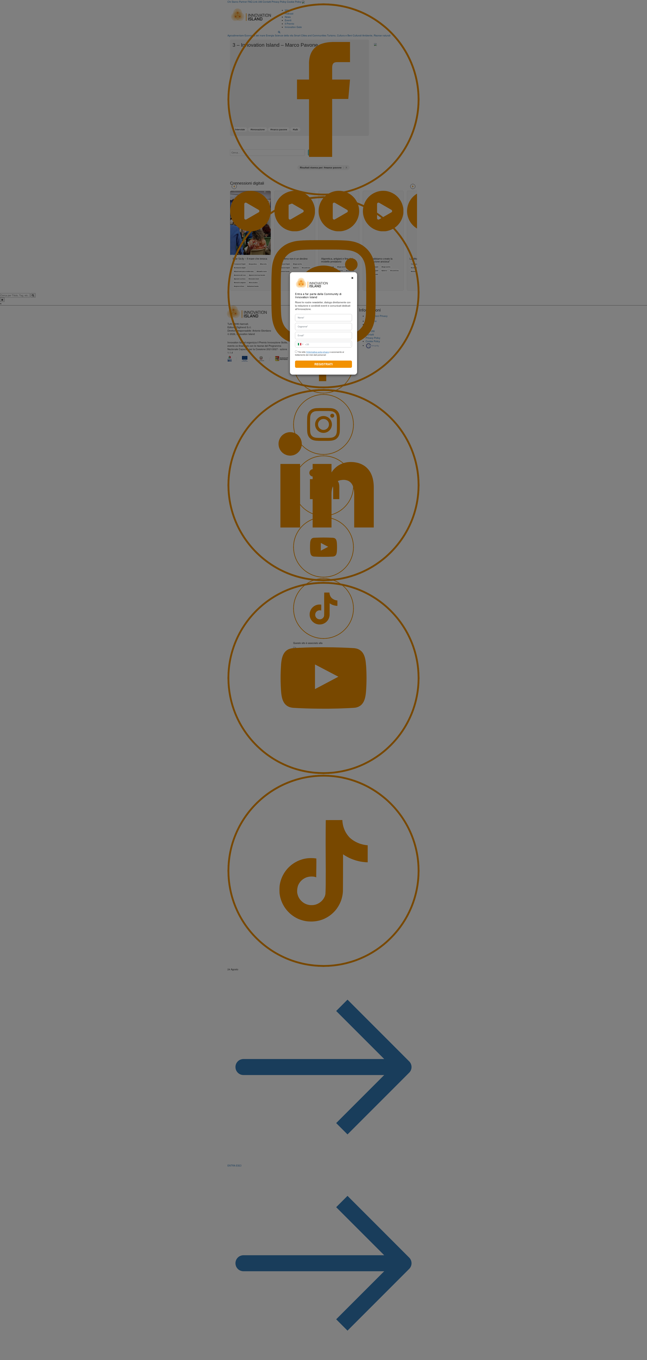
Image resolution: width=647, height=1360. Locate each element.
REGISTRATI (323, 364)
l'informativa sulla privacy (317, 351)
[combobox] (303, 344)
